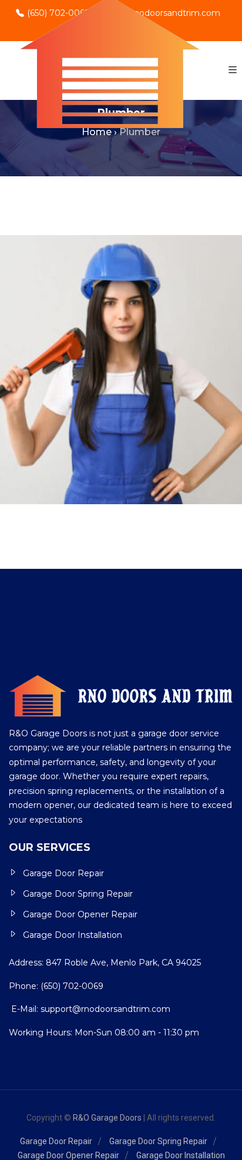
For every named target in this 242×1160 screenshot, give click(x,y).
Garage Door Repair (63, 873)
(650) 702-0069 (72, 986)
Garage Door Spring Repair (78, 894)
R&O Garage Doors (107, 1117)
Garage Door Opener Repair (80, 914)
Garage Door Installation (72, 935)
